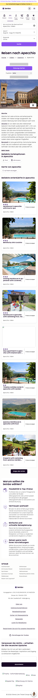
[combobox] (17, 26)
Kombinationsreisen (25, 569)
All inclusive (16, 160)
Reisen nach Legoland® (8, 578)
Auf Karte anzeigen (10, 170)
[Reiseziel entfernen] (34, 26)
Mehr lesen (5, 150)
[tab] (4, 17)
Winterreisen (23, 566)
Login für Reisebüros (19, 623)
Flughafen (9, 73)
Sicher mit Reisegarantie (19, 615)
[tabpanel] (19, 34)
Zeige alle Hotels (19, 471)
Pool (6, 160)
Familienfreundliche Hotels (26, 574)
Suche (19, 44)
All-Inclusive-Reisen (6, 569)
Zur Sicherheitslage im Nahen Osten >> (19, 4)
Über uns (19, 604)
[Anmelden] (29, 8)
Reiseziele (19, 619)
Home (3, 58)
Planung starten (19, 68)
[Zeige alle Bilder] (33, 105)
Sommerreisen (5, 566)
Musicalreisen (23, 576)
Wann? (5, 31)
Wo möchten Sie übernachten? (13, 24)
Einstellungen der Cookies (20, 635)
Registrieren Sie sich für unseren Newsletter (19, 629)
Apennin (21, 58)
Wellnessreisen (23, 571)
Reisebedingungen (19, 612)
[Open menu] (34, 8)
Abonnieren (19, 664)
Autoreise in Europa (7, 574)
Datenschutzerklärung (19, 608)
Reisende (6, 37)
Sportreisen (4, 571)
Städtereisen (5, 576)
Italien (12, 58)
